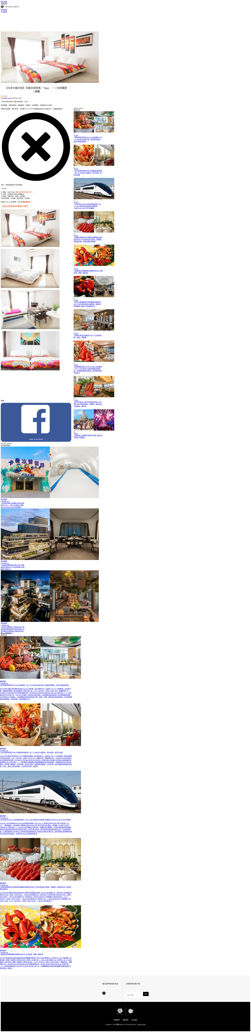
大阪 (12, 401)
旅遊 (18, 401)
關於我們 (116, 1020)
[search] (2, 23)
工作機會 (4, 12)
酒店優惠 (4, 96)
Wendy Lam (7, 98)
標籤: (2, 401)
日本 (15, 401)
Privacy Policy (142, 1024)
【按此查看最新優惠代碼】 (15, 206)
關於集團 (4, 2)
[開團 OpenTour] (5, 21)
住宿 (22, 401)
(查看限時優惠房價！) (25, 192)
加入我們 (134, 1020)
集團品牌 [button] (4, 4)
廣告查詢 (4, 10)
